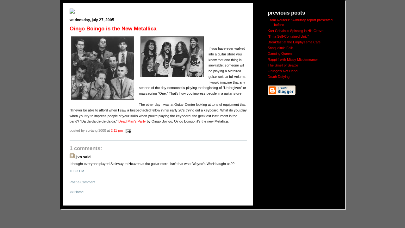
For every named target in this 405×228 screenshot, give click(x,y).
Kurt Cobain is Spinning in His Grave (295, 31)
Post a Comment (82, 182)
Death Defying (279, 77)
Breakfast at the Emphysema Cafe (294, 42)
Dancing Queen (280, 53)
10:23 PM (77, 171)
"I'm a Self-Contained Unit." (288, 36)
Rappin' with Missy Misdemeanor (293, 59)
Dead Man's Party (132, 121)
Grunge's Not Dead (282, 71)
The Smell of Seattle (283, 65)
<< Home (77, 192)
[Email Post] (127, 130)
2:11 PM (117, 130)
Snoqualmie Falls (281, 48)
